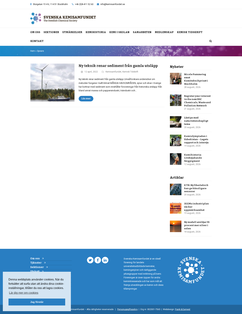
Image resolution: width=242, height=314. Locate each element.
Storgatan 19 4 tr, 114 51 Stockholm (50, 4)
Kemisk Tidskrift (130, 72)
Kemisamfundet (113, 72)
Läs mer (86, 98)
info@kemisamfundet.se (112, 4)
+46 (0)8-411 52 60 (84, 4)
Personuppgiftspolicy (127, 309)
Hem (32, 51)
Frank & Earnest (182, 309)
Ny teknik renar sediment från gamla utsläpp (118, 66)
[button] (210, 41)
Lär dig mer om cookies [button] (23, 292)
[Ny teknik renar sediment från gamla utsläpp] (52, 82)
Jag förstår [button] (36, 302)
